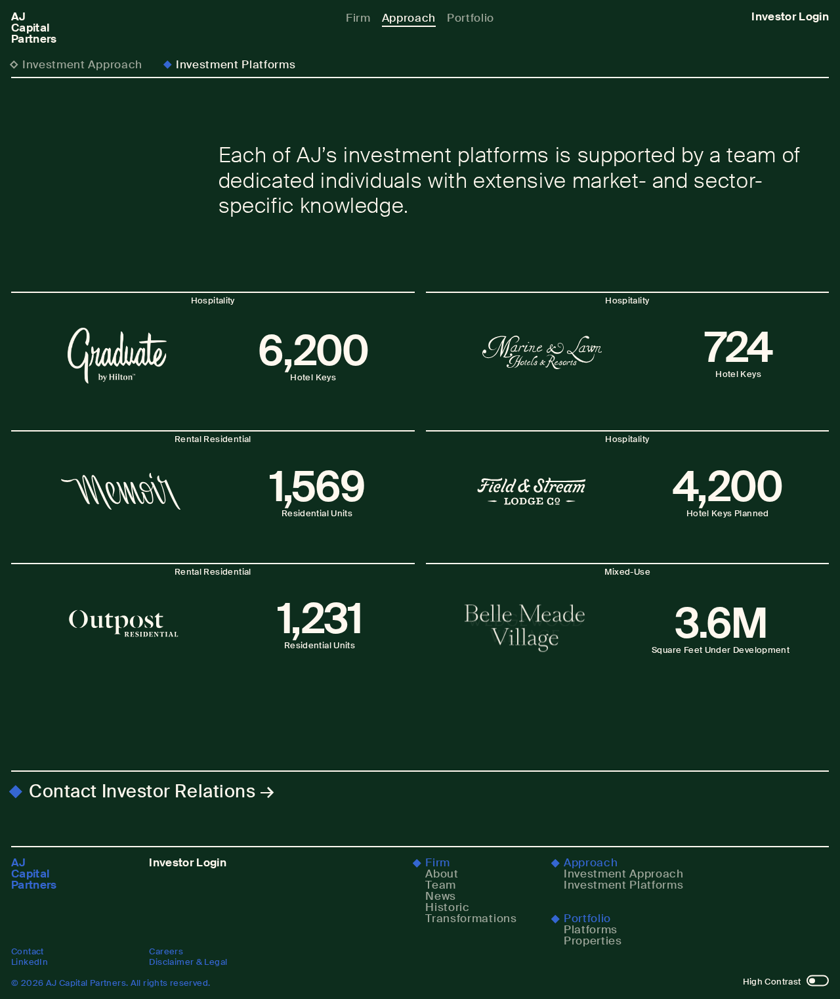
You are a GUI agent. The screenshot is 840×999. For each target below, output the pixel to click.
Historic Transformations (470, 913)
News (440, 896)
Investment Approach (82, 64)
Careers (166, 951)
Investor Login (790, 16)
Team (440, 885)
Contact (27, 951)
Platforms (591, 929)
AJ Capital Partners (34, 28)
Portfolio (470, 18)
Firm (358, 18)
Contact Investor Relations (142, 791)
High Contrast (772, 982)
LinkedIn (29, 961)
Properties (593, 940)
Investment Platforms (236, 64)
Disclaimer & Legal (188, 961)
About (441, 873)
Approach (409, 18)
